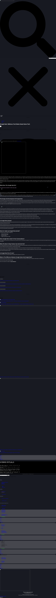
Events (1, 520)
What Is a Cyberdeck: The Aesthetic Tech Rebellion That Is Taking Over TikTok (9, 280)
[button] (28, 29)
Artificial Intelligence (2, 282)
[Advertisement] (28, 119)
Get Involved (1, 459)
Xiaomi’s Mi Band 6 (13, 261)
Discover (1, 455)
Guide (2, 122)
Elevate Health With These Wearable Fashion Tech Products (10, 452)
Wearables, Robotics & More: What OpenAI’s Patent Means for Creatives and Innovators (14, 376)
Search (48, 58)
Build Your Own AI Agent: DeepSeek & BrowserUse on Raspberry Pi (11, 449)
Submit (8, 475)
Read (0, 519)
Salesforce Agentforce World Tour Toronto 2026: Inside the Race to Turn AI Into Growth (10, 287)
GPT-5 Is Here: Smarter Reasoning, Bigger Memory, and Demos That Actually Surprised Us (11, 290)
